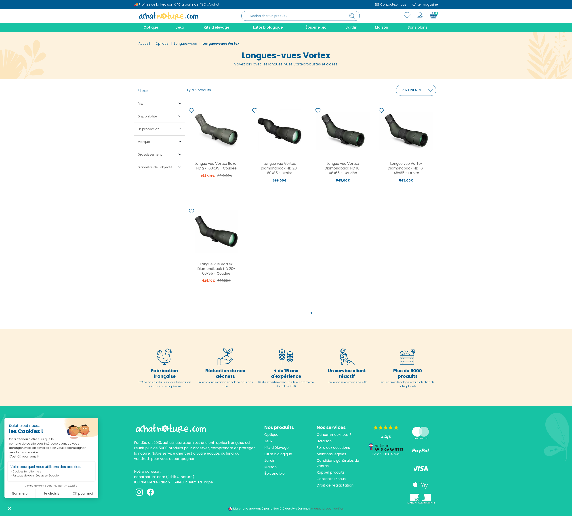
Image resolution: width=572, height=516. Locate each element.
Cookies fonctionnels (27, 471)
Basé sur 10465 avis (386, 454)
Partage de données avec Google (36, 475)
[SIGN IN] (420, 15)
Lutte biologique (278, 454)
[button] (9, 508)
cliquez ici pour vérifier (327, 508)
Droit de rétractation (335, 485)
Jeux (268, 441)
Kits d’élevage (276, 447)
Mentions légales (331, 454)
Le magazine (427, 4)
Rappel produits (331, 472)
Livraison (324, 441)
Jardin (269, 460)
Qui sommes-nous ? (334, 434)
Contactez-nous (392, 4)
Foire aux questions (333, 447)
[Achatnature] (168, 15)
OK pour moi (83, 493)
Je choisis (51, 493)
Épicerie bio (274, 473)
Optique (271, 434)
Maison (270, 467)
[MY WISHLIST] (407, 15)
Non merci (20, 493)
